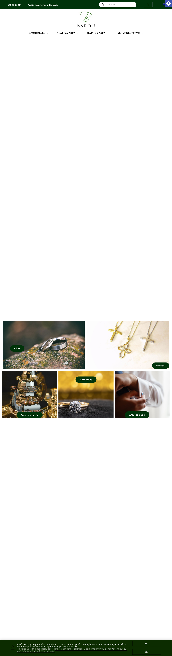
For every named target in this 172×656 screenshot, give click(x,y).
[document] (86, 328)
